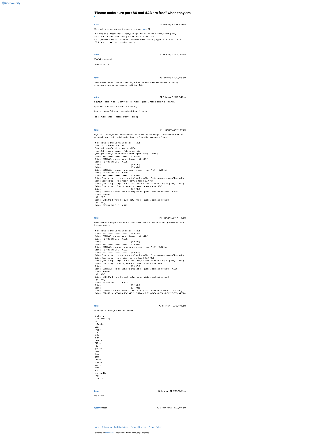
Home (96, 427)
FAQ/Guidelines (121, 427)
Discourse (110, 432)
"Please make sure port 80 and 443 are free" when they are (142, 13)
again (145, 29)
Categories (107, 427)
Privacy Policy (155, 427)
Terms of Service (138, 427)
